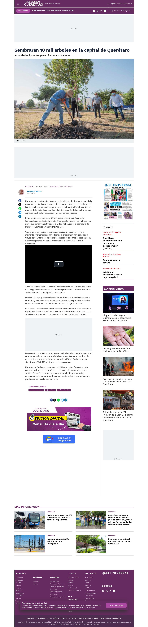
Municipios (19, 593)
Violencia (64, 618)
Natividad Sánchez (111, 268)
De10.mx (88, 580)
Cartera (18, 588)
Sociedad (19, 577)
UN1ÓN (87, 588)
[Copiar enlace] (19, 216)
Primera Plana (68, 11)
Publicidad (73, 618)
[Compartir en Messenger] (19, 212)
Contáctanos (40, 618)
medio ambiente (36, 390)
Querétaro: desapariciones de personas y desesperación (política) (112, 243)
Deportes (19, 596)
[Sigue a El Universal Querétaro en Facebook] (94, 11)
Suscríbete (23, 11)
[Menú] (18, 3)
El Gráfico (89, 577)
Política (18, 585)
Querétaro (50, 390)
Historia (95, 618)
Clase (87, 583)
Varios (69, 611)
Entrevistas (54, 581)
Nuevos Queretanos (57, 597)
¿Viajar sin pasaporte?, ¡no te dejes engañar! (112, 275)
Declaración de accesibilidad (110, 618)
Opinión (107, 227)
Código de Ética (53, 618)
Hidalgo (70, 585)
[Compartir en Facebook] (19, 200)
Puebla (70, 583)
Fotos (57, 4)
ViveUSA (88, 585)
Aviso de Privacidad (87, 607)
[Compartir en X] (19, 204)
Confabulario (90, 590)
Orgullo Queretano (57, 586)
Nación (18, 583)
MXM (46, 4)
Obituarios (89, 596)
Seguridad (19, 580)
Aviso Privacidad (85, 618)
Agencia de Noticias (53, 11)
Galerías (36, 581)
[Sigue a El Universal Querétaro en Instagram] (101, 11)
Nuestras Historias (57, 584)
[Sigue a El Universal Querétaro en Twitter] (98, 11)
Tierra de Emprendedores (56, 590)
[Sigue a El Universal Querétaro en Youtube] (105, 11)
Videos (51, 4)
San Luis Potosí (73, 577)
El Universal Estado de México (74, 589)
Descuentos (89, 598)
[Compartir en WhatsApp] (19, 208)
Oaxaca (70, 580)
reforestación (64, 390)
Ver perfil (31, 193)
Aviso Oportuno (38, 11)
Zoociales (54, 594)
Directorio (30, 618)
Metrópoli (29, 186)
